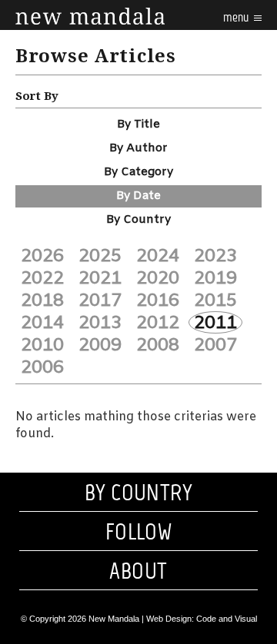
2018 (42, 300)
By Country (138, 219)
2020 (157, 278)
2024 (157, 256)
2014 (42, 323)
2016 (157, 300)
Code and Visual (226, 618)
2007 (215, 345)
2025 (100, 256)
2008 (157, 345)
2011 (215, 323)
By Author (138, 148)
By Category (138, 172)
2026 (42, 256)
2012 (157, 323)
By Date (138, 196)
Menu (237, 17)
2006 (42, 367)
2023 (215, 256)
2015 (215, 300)
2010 (42, 345)
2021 (100, 278)
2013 (100, 323)
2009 (100, 345)
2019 (215, 278)
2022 (42, 278)
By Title (138, 124)
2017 (100, 300)
